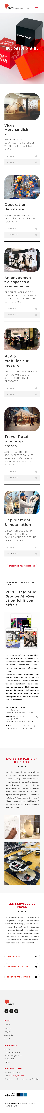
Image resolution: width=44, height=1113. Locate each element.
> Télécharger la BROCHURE (20, 728)
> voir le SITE (12, 719)
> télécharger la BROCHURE (19, 712)
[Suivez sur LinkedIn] (11, 1011)
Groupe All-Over (12, 1103)
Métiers (7, 1028)
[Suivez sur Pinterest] (6, 1011)
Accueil (7, 1025)
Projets (7, 1031)
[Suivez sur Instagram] (16, 1011)
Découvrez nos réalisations (22, 566)
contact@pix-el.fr (16, 1076)
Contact (7, 1038)
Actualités (8, 1035)
